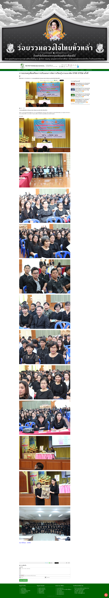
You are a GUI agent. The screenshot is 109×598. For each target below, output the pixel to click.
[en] (71, 65)
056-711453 (81, 590)
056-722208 (81, 591)
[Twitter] (62, 67)
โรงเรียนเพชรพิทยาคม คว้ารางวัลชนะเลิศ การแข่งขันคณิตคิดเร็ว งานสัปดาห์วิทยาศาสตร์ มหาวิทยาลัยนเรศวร (82, 101)
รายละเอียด (21, 567)
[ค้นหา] (78, 66)
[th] (68, 65)
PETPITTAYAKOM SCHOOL (35, 66)
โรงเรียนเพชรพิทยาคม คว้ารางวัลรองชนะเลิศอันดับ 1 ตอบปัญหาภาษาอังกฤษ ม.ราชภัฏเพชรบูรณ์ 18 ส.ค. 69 (82, 95)
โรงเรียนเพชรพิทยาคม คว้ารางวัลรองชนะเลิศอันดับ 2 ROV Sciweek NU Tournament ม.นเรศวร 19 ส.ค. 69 (82, 84)
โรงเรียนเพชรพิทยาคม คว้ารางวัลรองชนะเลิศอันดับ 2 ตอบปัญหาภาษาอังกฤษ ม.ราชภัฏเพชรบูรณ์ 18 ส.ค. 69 (82, 90)
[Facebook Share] (60, 67)
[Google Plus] (64, 67)
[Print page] (20, 108)
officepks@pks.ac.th (81, 593)
